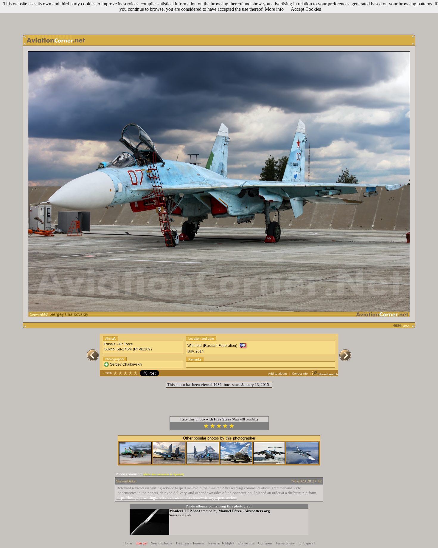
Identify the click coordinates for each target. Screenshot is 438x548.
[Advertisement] (219, 15)
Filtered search (328, 374)
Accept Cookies (306, 9)
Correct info (300, 373)
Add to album (277, 373)
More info (274, 9)
